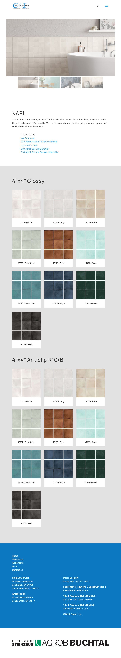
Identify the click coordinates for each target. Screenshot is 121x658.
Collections (17, 559)
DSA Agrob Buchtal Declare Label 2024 (39, 152)
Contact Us (17, 569)
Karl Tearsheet (28, 138)
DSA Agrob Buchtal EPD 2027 (35, 148)
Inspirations (17, 562)
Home (15, 555)
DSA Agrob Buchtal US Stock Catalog (39, 141)
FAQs (14, 566)
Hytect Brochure (29, 145)
